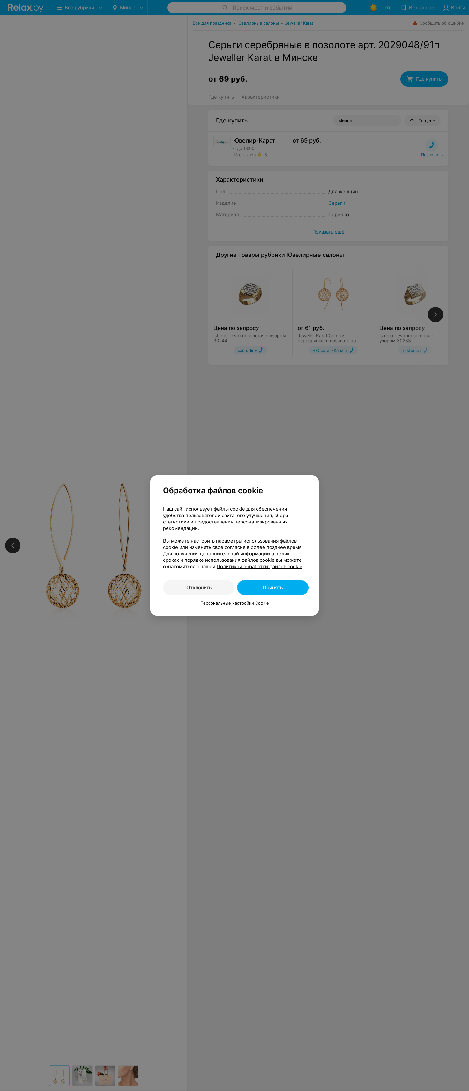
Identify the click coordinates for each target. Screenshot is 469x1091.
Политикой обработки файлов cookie (259, 566)
